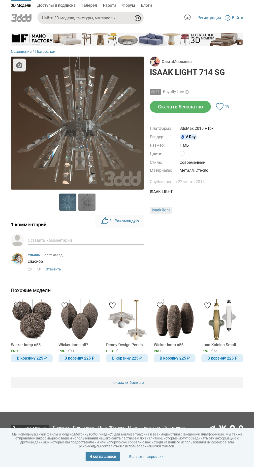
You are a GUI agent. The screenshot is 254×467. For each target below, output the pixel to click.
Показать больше (127, 382)
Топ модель (175, 427)
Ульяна (34, 255)
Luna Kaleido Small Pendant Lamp (221, 344)
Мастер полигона (144, 427)
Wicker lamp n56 (169, 344)
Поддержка (83, 427)
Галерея (89, 5)
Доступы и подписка (56, 5)
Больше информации (146, 457)
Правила (61, 427)
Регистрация (209, 17)
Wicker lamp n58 (26, 344)
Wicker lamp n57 (73, 344)
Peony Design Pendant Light (126, 344)
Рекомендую (124, 221)
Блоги (146, 5)
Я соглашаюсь (103, 456)
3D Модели (21, 5)
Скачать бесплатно (180, 107)
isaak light (161, 210)
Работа (109, 5)
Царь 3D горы (111, 427)
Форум (128, 5)
